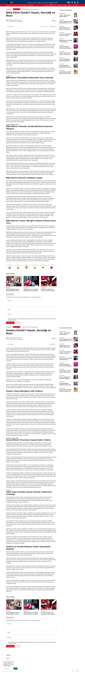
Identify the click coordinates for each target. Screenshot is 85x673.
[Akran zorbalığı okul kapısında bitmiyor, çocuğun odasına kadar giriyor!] (68, 59)
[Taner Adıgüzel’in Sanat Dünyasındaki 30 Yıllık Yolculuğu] (14, 283)
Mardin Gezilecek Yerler (12, 124)
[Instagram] (78, 671)
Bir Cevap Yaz (10, 294)
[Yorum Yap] (42, 26)
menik (11, 20)
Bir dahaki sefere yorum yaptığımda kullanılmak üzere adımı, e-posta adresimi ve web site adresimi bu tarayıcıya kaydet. (32, 319)
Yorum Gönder (10, 322)
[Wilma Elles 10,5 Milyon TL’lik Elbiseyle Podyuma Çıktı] (68, 40)
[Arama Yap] (72, 2)
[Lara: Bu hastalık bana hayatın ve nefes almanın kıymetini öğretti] (49, 283)
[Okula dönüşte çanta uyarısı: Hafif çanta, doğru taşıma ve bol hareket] (68, 53)
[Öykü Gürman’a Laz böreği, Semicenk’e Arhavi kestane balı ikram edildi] (31, 283)
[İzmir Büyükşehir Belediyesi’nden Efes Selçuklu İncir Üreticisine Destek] (68, 65)
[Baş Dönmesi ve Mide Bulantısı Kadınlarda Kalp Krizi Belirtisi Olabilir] (68, 72)
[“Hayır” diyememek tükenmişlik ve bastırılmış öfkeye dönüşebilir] (68, 15)
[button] (75, 2)
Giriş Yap (18, 322)
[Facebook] (72, 671)
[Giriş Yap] (77, 2)
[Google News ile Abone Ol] (10, 26)
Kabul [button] (15, 668)
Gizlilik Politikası (6, 668)
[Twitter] (75, 671)
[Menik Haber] (12, 2)
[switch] (69, 2)
